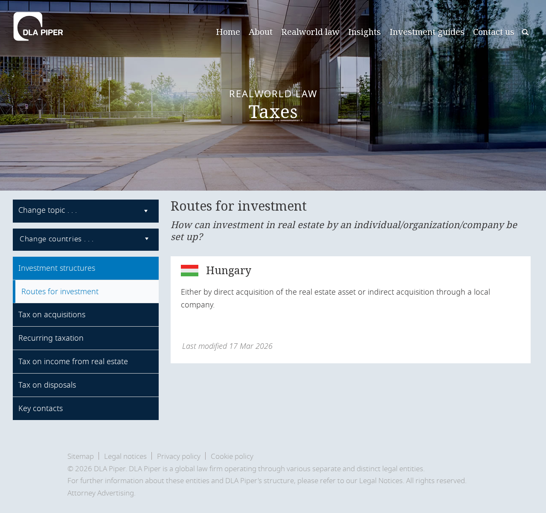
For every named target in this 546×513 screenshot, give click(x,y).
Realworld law (310, 32)
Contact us (493, 32)
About (261, 32)
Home (228, 32)
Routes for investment (60, 291)
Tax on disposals (47, 385)
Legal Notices (381, 481)
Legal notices (125, 456)
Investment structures (56, 268)
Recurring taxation (51, 338)
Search (526, 33)
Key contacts (40, 408)
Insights (364, 32)
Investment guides (427, 32)
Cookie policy (232, 456)
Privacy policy (178, 456)
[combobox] (86, 211)
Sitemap (80, 456)
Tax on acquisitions (51, 314)
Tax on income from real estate (73, 361)
